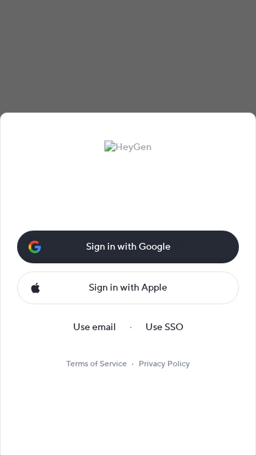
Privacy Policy (164, 364)
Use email (94, 327)
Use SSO (164, 327)
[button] (128, 244)
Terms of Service (96, 364)
